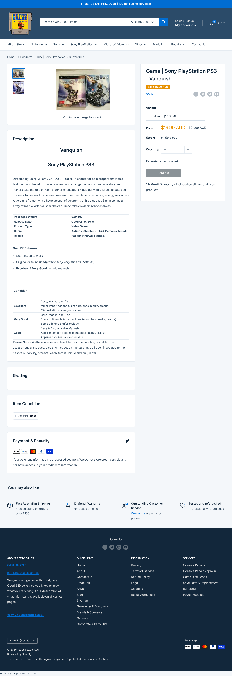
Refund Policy (140, 577)
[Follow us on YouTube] (125, 547)
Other (138, 44)
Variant (151, 108)
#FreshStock (15, 44)
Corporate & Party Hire (92, 624)
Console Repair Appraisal (200, 571)
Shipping (137, 588)
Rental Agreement (143, 594)
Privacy (136, 565)
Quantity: (152, 149)
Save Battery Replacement (200, 583)
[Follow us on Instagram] (118, 547)
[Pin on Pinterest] (202, 94)
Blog (80, 594)
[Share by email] (216, 94)
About (81, 571)
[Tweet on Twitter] (209, 94)
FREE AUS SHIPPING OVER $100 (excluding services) (116, 3)
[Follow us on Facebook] (104, 547)
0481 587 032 (16, 565)
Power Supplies (193, 594)
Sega (56, 44)
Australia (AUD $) (19, 640)
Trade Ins (159, 44)
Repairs (176, 44)
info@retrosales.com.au (23, 572)
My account (184, 25)
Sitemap (82, 600)
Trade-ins (83, 583)
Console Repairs (194, 565)
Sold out (163, 173)
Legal (135, 583)
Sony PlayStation (82, 44)
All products (25, 56)
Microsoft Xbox (114, 44)
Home (10, 56)
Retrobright (190, 588)
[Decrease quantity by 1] (165, 149)
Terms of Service (142, 571)
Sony (150, 94)
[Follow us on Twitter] (111, 547)
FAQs (80, 588)
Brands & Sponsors (89, 612)
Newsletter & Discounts (92, 606)
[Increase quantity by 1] (188, 149)
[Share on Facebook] (195, 94)
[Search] (163, 22)
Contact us (138, 513)
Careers (82, 618)
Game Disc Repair (195, 577)
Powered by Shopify (19, 654)
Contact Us (199, 44)
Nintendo (37, 44)
